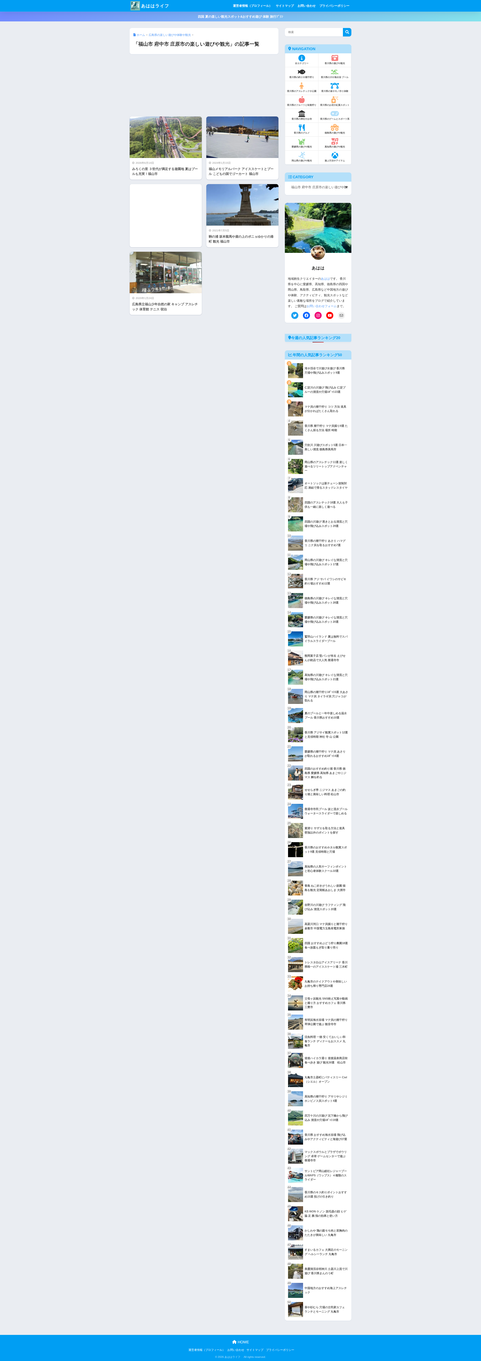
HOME (243, 1342)
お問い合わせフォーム (322, 306)
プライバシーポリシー (334, 5)
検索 (347, 32)
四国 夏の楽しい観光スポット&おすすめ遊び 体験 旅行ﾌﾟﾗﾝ (240, 16)
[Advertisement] (204, 85)
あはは (325, 278)
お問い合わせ (307, 5)
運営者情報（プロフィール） (252, 5)
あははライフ (155, 5)
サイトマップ (285, 5)
